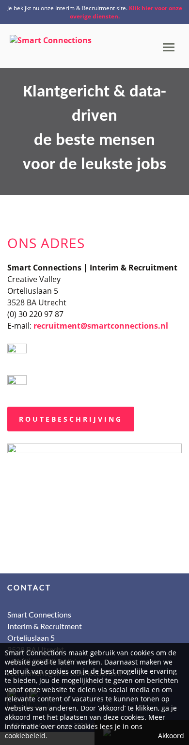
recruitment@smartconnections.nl (100, 325)
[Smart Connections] (51, 37)
